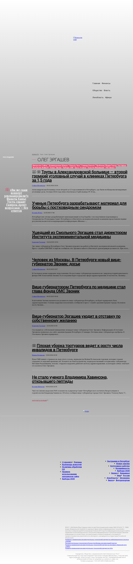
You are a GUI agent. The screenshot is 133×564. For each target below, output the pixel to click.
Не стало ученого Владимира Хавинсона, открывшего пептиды (69, 379)
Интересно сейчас (40, 165)
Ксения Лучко (37, 213)
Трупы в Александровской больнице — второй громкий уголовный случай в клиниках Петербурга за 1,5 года (79, 176)
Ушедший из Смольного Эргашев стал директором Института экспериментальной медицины (79, 234)
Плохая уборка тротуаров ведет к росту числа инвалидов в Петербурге (77, 347)
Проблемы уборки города (106, 165)
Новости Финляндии (96, 168)
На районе (122, 165)
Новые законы (56, 168)
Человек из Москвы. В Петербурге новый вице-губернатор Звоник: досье (76, 261)
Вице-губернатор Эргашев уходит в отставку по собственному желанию (76, 318)
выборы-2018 (68, 168)
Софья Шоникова (38, 185)
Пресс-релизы (80, 168)
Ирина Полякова (38, 355)
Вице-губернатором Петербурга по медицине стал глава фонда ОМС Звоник (78, 289)
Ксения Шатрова (38, 387)
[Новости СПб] (79, 93)
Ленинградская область (58, 165)
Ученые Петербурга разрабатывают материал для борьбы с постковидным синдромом (79, 205)
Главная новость (88, 165)
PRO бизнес (110, 168)
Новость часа (74, 165)
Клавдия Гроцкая (38, 242)
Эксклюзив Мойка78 (40, 168)
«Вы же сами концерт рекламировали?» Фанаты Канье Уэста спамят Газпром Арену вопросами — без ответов (16, 200)
